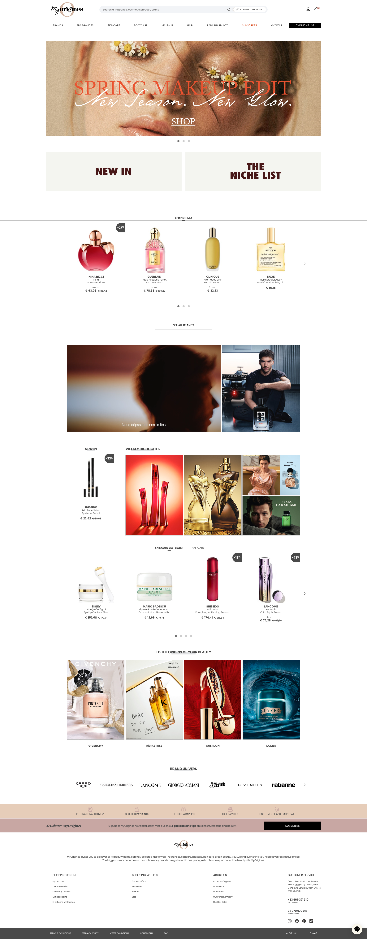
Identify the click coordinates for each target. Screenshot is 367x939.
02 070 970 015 (297, 911)
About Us (220, 875)
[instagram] (289, 921)
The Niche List (305, 25)
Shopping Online (65, 875)
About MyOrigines (222, 881)
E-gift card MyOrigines (64, 901)
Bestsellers (137, 886)
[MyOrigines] (67, 9)
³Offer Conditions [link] (119, 933)
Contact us (146, 933)
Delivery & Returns (61, 891)
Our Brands (218, 886)
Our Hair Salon (220, 901)
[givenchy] (250, 784)
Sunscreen (249, 25)
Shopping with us (145, 875)
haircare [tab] (198, 548)
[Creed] (83, 784)
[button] (178, 141)
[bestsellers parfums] (183, 88)
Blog (134, 896)
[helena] (117, 784)
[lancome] (150, 784)
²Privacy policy (90, 933)
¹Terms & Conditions (60, 933)
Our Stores (218, 891)
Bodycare (140, 25)
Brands (58, 25)
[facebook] (297, 921)
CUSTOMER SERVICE (301, 875)
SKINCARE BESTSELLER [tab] (169, 548)
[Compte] (308, 9)
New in (135, 891)
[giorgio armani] (183, 784)
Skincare (114, 25)
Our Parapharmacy (222, 896)
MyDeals (276, 25)
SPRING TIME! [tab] (183, 218)
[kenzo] (217, 784)
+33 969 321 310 (298, 900)
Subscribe (292, 826)
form (297, 884)
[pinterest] (304, 921)
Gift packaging (60, 896)
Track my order (60, 886)
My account (58, 881)
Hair (190, 25)
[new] (114, 171)
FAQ (166, 933)
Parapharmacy (217, 25)
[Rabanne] (283, 784)
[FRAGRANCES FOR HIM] (253, 171)
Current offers (139, 881)
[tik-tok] (311, 921)
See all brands (183, 325)
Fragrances (85, 25)
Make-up (167, 25)
